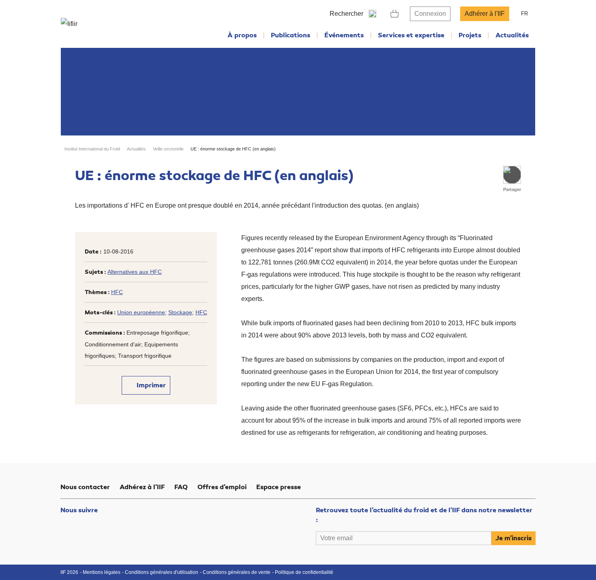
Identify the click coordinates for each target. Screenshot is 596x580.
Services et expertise (411, 35)
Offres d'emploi (222, 487)
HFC (117, 292)
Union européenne (141, 312)
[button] (512, 175)
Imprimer (150, 385)
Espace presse (278, 487)
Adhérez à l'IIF (142, 487)
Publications (290, 35)
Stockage (180, 312)
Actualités (512, 35)
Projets (470, 35)
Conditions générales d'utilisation (161, 572)
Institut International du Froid (92, 148)
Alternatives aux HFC (134, 272)
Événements (344, 35)
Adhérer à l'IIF (485, 13)
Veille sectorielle (168, 148)
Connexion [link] (430, 13)
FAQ (181, 487)
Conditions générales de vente (236, 572)
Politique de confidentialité (304, 572)
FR (524, 14)
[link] (394, 14)
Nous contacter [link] (85, 487)
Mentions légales (101, 572)
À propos (242, 35)
